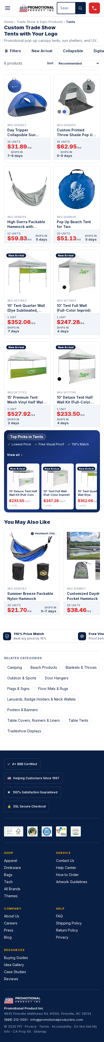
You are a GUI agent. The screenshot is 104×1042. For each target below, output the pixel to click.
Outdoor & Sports (21, 678)
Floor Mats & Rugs (53, 688)
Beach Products (44, 667)
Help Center (66, 867)
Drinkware (12, 867)
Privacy (62, 937)
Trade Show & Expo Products (39, 22)
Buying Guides (16, 958)
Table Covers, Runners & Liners (33, 720)
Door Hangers (56, 678)
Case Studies (15, 972)
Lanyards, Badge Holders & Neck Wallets (41, 699)
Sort (50, 63)
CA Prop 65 (22, 1031)
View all (13, 455)
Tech (8, 882)
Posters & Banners (22, 710)
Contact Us (65, 860)
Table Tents (78, 720)
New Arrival (42, 51)
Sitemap (40, 1031)
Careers (10, 923)
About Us (11, 916)
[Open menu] (7, 8)
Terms (44, 1026)
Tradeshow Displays (24, 731)
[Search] (80, 8)
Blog (8, 937)
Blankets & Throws (81, 667)
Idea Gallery (14, 965)
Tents (70, 22)
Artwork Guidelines (71, 882)
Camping (14, 667)
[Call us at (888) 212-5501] (94, 8)
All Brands (12, 889)
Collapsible (73, 51)
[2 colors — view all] (62, 111)
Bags (8, 875)
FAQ (59, 916)
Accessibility (61, 1026)
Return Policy (67, 930)
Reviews (11, 979)
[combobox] (66, 8)
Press (8, 930)
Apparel (10, 860)
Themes (11, 896)
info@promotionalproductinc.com (56, 1020)
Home (8, 22)
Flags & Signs (18, 688)
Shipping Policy (69, 923)
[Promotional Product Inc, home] (36, 8)
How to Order (67, 875)
